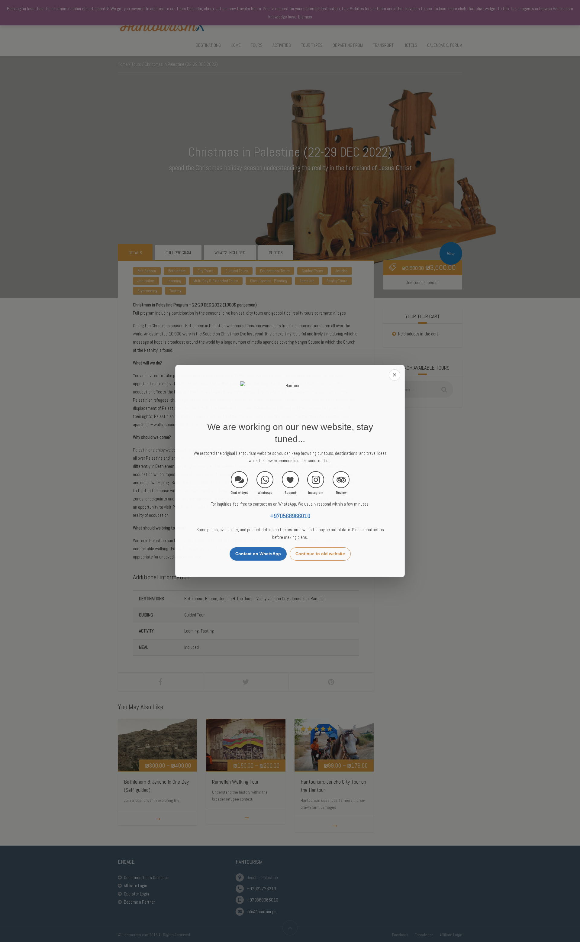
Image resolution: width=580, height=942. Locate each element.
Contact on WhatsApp (258, 553)
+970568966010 (290, 516)
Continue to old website (320, 553)
